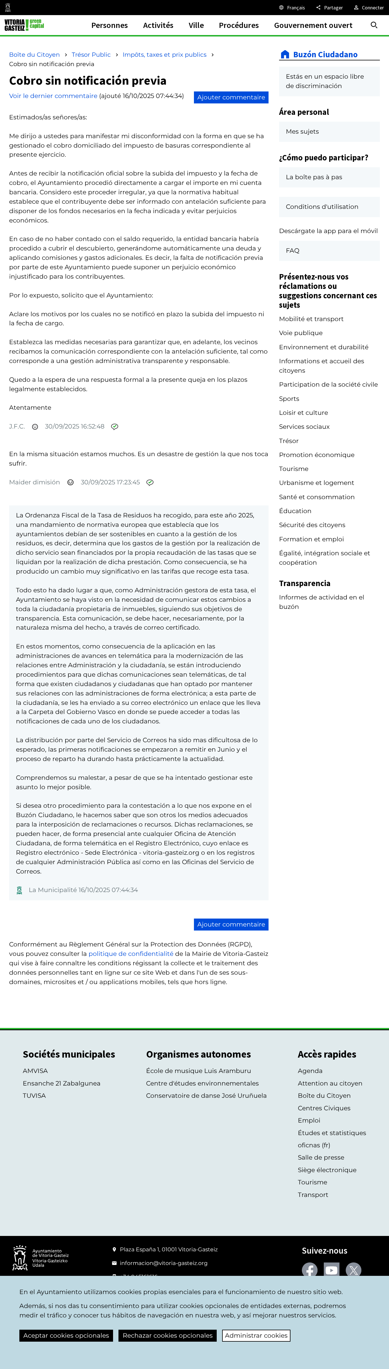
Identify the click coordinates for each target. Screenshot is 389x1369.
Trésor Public (91, 54)
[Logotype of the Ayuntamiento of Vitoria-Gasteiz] (41, 1258)
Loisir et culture (303, 413)
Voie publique (301, 333)
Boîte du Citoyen (34, 54)
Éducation (295, 511)
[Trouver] (374, 25)
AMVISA (35, 1071)
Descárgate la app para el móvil (328, 231)
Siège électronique (327, 1170)
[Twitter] (353, 1270)
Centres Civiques (324, 1108)
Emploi (309, 1120)
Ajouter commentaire (231, 97)
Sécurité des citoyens (312, 525)
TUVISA (34, 1095)
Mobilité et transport (311, 319)
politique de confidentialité (131, 954)
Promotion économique (317, 455)
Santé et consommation (317, 497)
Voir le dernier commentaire (53, 96)
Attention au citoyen (330, 1083)
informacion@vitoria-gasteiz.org (164, 1263)
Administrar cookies (256, 1335)
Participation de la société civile (328, 384)
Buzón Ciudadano (325, 54)
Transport (313, 1195)
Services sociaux (304, 427)
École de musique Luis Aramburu (198, 1071)
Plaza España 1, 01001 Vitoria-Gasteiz (169, 1249)
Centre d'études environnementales (202, 1083)
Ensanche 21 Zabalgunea (62, 1083)
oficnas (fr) (314, 1145)
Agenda (310, 1071)
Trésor (289, 441)
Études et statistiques (332, 1133)
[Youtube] (331, 1270)
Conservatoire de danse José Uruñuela (206, 1095)
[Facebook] (310, 1270)
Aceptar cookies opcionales (66, 1335)
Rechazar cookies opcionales (168, 1335)
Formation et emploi (311, 539)
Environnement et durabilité (323, 347)
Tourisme (293, 469)
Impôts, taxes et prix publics (164, 54)
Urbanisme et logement (316, 483)
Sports (289, 399)
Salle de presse (321, 1157)
